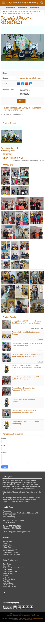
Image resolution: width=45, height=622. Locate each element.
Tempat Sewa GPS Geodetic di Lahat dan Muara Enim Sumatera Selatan (26, 322)
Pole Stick (6, 581)
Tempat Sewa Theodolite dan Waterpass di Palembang (23, 389)
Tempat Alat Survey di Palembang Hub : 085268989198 (16, 20)
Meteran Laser (8, 583)
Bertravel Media (28, 619)
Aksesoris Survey (9, 587)
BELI (21, 101)
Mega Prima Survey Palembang (22, 2)
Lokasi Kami (7, 547)
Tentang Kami (7, 541)
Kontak (5, 543)
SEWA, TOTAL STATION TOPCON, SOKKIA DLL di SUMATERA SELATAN (27, 367)
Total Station (7, 564)
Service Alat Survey (9, 549)
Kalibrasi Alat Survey (10, 553)
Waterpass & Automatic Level (13, 568)
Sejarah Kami (7, 545)
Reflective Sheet (9, 579)
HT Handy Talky (8, 585)
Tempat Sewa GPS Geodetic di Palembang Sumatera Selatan (24, 411)
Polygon (6, 577)
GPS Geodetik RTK (10, 572)
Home (5, 11)
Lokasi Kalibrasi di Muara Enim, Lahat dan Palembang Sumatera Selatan (27, 355)
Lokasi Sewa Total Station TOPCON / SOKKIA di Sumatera (26, 378)
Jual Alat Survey (8, 551)
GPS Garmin (7, 570)
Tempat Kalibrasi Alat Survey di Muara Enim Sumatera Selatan (27, 344)
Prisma (5, 575)
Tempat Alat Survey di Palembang (19, 11)
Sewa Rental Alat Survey (11, 554)
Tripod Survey (8, 573)
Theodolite (6, 566)
